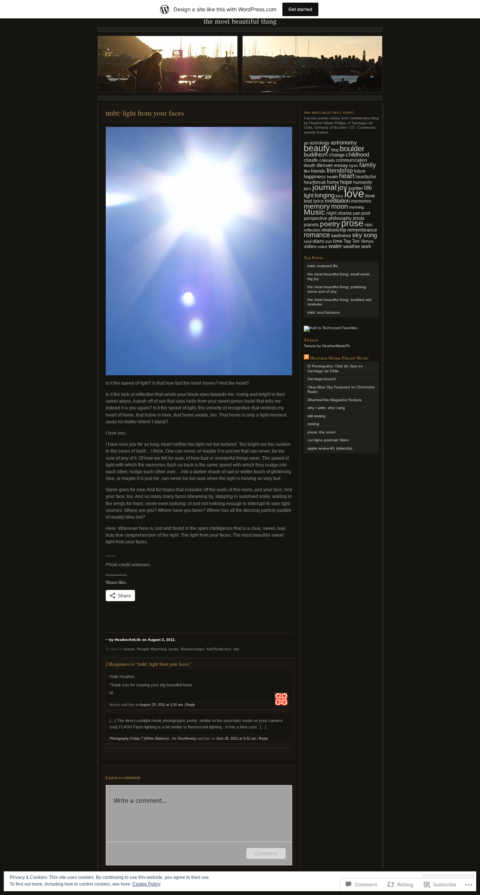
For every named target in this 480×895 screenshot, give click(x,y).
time (337, 241)
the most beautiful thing (240, 21)
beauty (317, 148)
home (333, 182)
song (370, 235)
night (331, 213)
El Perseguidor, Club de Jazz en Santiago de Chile (335, 368)
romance (317, 235)
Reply (190, 705)
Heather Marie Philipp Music (339, 358)
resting (313, 424)
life (368, 187)
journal (324, 187)
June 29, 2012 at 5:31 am (236, 738)
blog (335, 149)
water (335, 246)
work (366, 246)
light (309, 196)
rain (368, 224)
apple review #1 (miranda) (330, 448)
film (307, 171)
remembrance (362, 230)
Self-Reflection (218, 649)
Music (314, 212)
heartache (366, 176)
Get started (300, 9)
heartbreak (315, 182)
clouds (311, 160)
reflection (312, 230)
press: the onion (322, 432)
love (354, 193)
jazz (307, 188)
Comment (266, 853)
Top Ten (352, 241)
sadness (341, 235)
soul (307, 241)
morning (356, 207)
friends (318, 171)
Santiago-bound (322, 379)
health (332, 176)
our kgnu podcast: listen (328, 440)
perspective (315, 218)
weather (351, 246)
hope (346, 182)
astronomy (344, 143)
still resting (317, 416)
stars (318, 241)
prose (173, 649)
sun (328, 241)
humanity (362, 182)
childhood (357, 154)
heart (346, 176)
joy (342, 187)
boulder (352, 148)
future (360, 170)
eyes (353, 165)
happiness (315, 176)
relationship (333, 230)
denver (324, 165)
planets (311, 224)
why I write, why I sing (326, 408)
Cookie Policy (146, 884)
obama (345, 213)
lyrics (318, 201)
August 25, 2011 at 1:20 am (161, 705)
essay (341, 165)
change (337, 155)
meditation (337, 201)
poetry (330, 224)
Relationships (192, 649)
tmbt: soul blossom (324, 312)
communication (351, 160)
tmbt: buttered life (323, 266)
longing (324, 195)
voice (322, 246)
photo (358, 218)
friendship (340, 170)
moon (339, 206)
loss (339, 196)
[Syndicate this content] (306, 358)
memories (361, 201)
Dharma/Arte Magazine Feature (335, 400)
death (309, 165)
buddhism (316, 155)
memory (317, 206)
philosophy (340, 218)
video (310, 246)
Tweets (311, 340)
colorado (327, 160)
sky (236, 649)
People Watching (151, 649)
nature (129, 649)
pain (356, 213)
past (366, 213)
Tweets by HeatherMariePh (327, 346)
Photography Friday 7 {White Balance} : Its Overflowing (153, 738)
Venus (367, 241)
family (367, 164)
